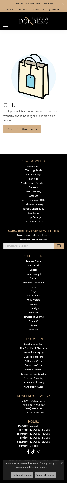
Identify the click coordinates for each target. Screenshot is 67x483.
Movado (33, 312)
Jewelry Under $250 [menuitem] (33, 208)
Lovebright (33, 308)
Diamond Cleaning (33, 378)
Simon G (33, 321)
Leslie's (33, 303)
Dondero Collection (33, 282)
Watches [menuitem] (33, 195)
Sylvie (33, 325)
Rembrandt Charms (33, 316)
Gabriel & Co (33, 295)
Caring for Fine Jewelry (33, 373)
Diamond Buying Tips (33, 352)
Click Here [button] (47, 3)
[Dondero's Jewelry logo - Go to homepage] (33, 21)
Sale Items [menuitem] (33, 212)
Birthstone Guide (33, 361)
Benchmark (33, 265)
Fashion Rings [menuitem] (33, 174)
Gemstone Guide (33, 365)
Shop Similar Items (22, 129)
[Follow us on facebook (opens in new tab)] (28, 452)
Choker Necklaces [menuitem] (33, 221)
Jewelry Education (33, 343)
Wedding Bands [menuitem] (33, 170)
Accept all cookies (45, 475)
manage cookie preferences (31, 467)
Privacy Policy (46, 463)
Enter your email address (33, 239)
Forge (33, 291)
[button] (11, 9)
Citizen (33, 278)
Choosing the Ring (33, 356)
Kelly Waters (33, 299)
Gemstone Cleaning (33, 382)
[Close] (63, 4)
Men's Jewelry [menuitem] (33, 191)
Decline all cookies (22, 475)
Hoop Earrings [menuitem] (33, 217)
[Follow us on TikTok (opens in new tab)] (33, 452)
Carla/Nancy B (33, 274)
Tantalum (33, 329)
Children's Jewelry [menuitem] (33, 204)
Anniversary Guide (33, 386)
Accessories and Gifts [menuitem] (33, 200)
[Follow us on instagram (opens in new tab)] (38, 452)
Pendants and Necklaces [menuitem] (33, 183)
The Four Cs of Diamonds (33, 348)
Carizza (33, 269)
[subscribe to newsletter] (59, 246)
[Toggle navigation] (5, 24)
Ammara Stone (33, 261)
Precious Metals (33, 369)
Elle (34, 286)
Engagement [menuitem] (33, 165)
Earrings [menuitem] (33, 178)
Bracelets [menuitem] (33, 187)
